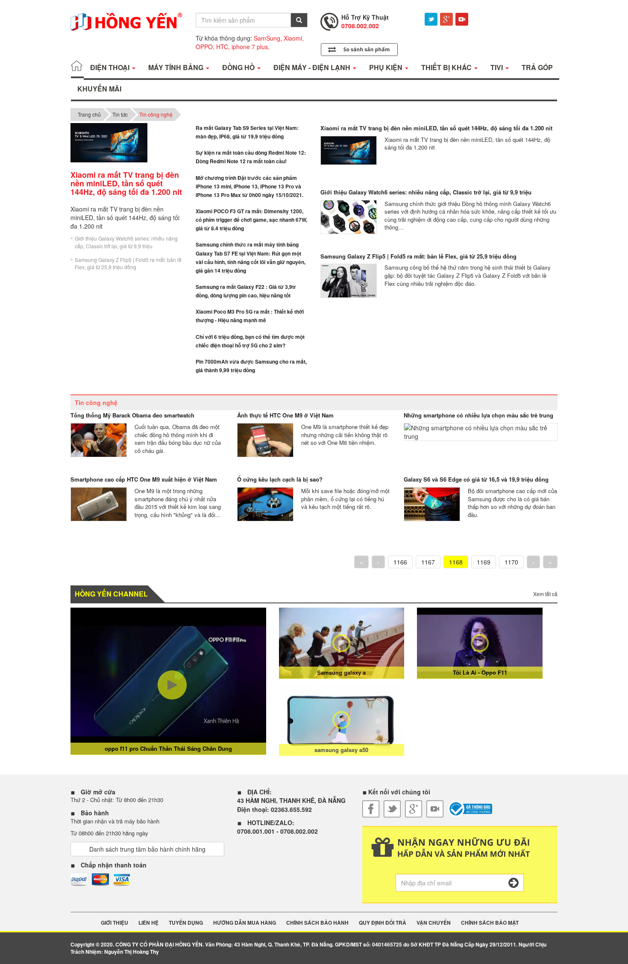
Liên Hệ (148, 922)
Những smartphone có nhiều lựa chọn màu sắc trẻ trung (478, 415)
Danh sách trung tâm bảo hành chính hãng (147, 849)
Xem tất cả (545, 593)
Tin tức (120, 114)
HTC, (223, 46)
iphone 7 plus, (251, 46)
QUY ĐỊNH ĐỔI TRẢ (382, 922)
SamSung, (268, 38)
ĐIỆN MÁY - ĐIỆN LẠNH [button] (312, 67)
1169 (483, 562)
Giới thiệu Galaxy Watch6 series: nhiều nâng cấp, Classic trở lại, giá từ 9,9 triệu (126, 242)
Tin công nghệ (156, 114)
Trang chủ (89, 114)
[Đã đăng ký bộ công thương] (470, 808)
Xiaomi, (294, 38)
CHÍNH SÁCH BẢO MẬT (490, 922)
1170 (511, 562)
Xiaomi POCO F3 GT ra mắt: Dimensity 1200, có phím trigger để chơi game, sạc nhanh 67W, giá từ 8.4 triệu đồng (251, 219)
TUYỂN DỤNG (186, 922)
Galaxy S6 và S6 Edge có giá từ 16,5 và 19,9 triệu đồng (476, 479)
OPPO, (205, 46)
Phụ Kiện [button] (386, 67)
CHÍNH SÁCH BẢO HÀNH (317, 922)
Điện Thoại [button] (110, 67)
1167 (428, 562)
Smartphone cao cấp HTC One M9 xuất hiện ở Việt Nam (143, 479)
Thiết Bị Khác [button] (447, 67)
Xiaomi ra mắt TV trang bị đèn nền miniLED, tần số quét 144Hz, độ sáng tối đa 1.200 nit (436, 128)
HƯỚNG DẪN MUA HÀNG (244, 922)
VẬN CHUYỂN (434, 922)
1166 (400, 562)
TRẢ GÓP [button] (537, 67)
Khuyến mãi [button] (99, 89)
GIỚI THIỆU (114, 922)
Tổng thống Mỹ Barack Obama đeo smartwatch (132, 415)
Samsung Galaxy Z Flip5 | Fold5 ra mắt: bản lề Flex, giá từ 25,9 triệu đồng (128, 263)
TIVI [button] (497, 67)
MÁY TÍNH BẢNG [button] (176, 67)
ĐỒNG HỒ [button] (239, 67)
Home (77, 67)
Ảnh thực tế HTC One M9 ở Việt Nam (285, 415)
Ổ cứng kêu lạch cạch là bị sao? (280, 479)
